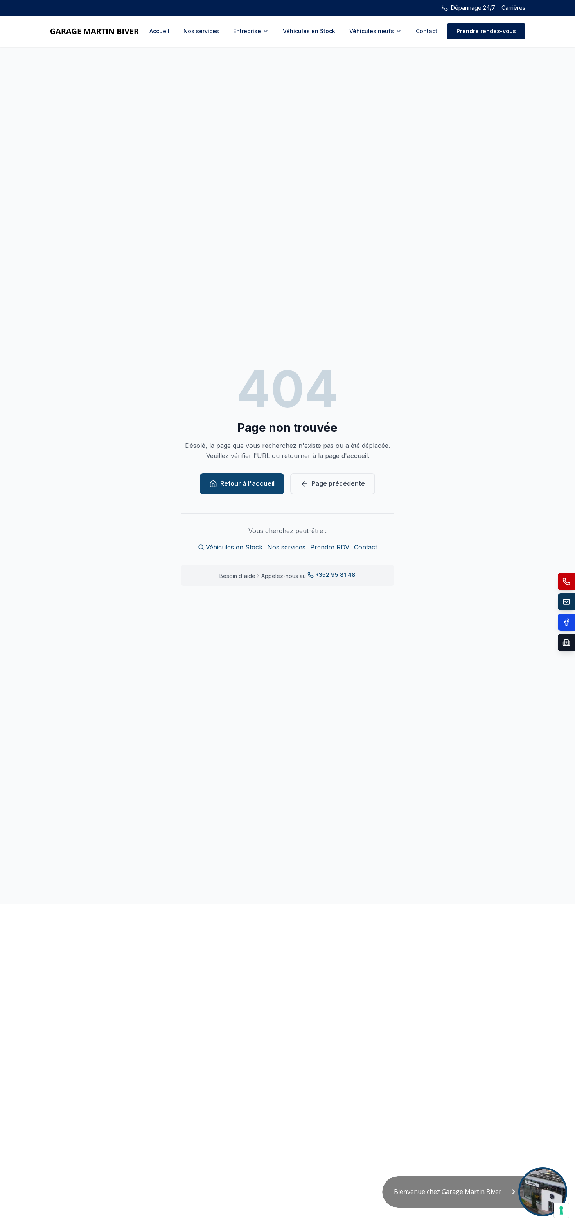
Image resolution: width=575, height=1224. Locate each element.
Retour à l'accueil (247, 483)
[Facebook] (566, 622)
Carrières (513, 7)
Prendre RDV (329, 547)
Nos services (201, 31)
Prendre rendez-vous (486, 31)
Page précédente (338, 483)
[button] (474, 1192)
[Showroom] (566, 642)
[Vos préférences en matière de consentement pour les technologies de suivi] (561, 1210)
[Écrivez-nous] (566, 601)
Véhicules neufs (371, 31)
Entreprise (247, 31)
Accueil (159, 31)
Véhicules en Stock (309, 31)
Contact (426, 31)
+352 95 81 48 (335, 574)
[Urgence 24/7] (566, 581)
